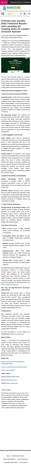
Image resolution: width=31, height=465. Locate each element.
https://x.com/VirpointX (8, 370)
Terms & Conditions (22, 459)
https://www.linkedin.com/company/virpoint (14, 367)
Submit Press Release (9, 459)
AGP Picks (4, 2)
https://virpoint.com (18, 334)
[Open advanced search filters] (24, 13)
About (8, 456)
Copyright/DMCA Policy (11, 462)
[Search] (21, 13)
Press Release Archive (18, 456)
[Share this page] (29, 13)
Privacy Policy (23, 462)
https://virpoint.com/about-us (10, 284)
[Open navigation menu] (2, 13)
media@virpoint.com (11, 380)
